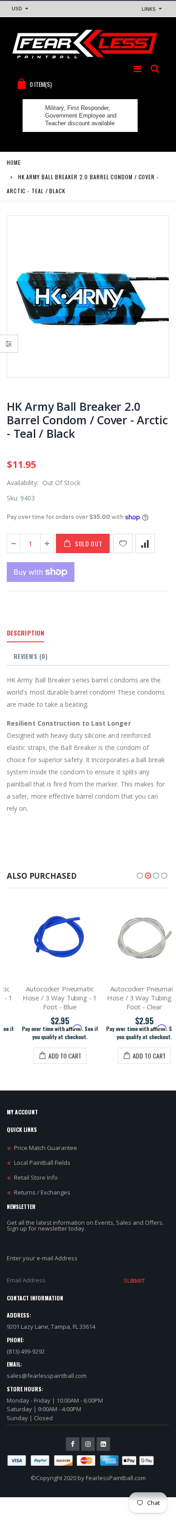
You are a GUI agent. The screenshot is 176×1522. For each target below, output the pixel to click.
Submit (134, 1281)
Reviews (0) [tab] (30, 656)
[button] (140, 875)
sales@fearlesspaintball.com (47, 1376)
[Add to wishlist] (123, 543)
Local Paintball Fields (42, 1163)
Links (149, 8)
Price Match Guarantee (45, 1148)
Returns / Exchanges (42, 1192)
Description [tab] (25, 632)
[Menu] (137, 69)
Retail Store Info (36, 1177)
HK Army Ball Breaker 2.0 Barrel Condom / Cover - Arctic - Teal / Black (87, 420)
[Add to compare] (145, 543)
